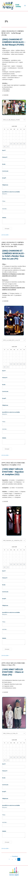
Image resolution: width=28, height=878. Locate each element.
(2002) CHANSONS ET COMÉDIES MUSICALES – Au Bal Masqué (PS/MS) (12, 33)
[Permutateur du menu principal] (25, 5)
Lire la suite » (5, 234)
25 (11, 143)
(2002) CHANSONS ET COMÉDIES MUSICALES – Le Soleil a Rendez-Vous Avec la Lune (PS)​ (12, 244)
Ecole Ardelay (18, 6)
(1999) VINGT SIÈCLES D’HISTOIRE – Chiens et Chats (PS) (13, 664)
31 (7, 146)
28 (20, 143)
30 (4, 146)
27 (17, 143)
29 (24, 143)
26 (14, 143)
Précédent (14, 856)
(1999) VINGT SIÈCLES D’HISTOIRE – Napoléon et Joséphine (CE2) (13, 464)
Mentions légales (14, 875)
